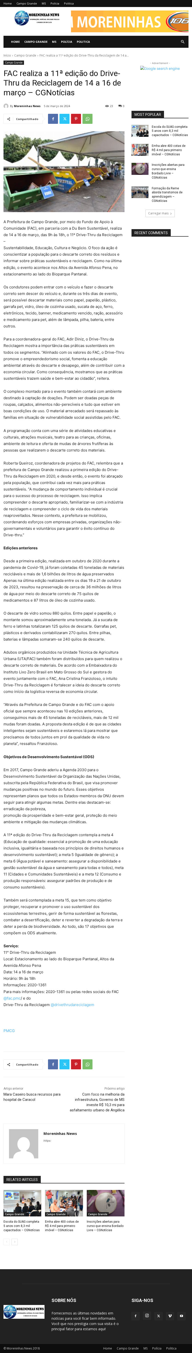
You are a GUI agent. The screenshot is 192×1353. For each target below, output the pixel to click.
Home (8, 3)
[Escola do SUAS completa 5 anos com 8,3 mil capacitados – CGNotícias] (22, 1203)
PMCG (9, 1030)
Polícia (54, 3)
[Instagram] (147, 1316)
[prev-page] (7, 1242)
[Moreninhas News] (7, 106)
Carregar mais (158, 213)
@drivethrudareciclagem (72, 1004)
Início (7, 55)
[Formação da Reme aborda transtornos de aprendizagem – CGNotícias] (140, 192)
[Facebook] (53, 119)
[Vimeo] (170, 1316)
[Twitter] (65, 119)
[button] (129, 27)
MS (44, 3)
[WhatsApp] (87, 119)
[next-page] (15, 1242)
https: (47, 1140)
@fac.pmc (12, 998)
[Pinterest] (76, 119)
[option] (129, 21)
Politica (69, 3)
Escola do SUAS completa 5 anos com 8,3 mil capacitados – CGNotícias (22, 1226)
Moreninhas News (27, 106)
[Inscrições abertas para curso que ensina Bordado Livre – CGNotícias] (105, 1203)
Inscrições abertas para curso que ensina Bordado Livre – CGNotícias (105, 1226)
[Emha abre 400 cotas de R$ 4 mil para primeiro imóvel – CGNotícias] (64, 1203)
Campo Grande (26, 3)
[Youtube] (182, 1316)
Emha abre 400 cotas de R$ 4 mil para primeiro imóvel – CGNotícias (62, 1226)
